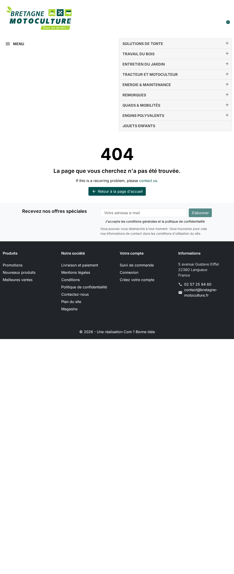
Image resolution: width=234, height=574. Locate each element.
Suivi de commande (137, 265)
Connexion (129, 272)
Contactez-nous (75, 294)
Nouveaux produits (19, 272)
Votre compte (132, 253)
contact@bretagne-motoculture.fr (200, 292)
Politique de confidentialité (84, 287)
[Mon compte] (210, 24)
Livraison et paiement (79, 265)
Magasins (69, 309)
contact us (148, 180)
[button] (156, 10)
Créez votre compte (137, 279)
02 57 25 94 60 (197, 284)
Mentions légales (75, 272)
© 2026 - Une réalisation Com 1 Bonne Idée (117, 331)
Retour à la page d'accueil (117, 191)
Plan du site (71, 301)
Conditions (70, 279)
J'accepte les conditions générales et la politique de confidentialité (155, 221)
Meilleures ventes (17, 279)
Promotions (12, 265)
